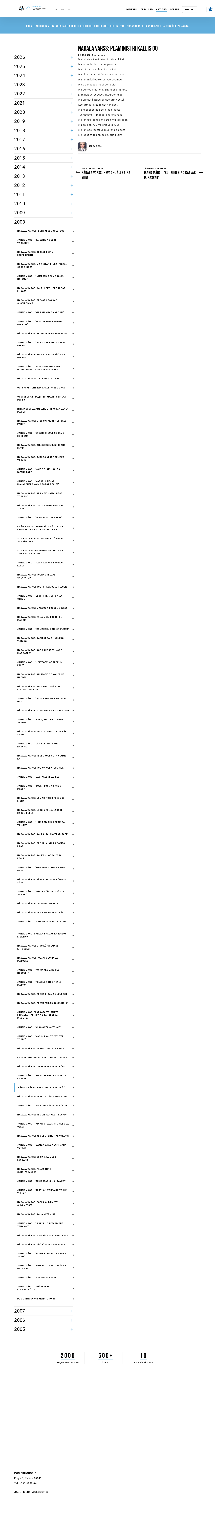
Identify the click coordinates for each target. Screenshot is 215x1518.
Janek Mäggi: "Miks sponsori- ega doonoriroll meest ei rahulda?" (39, 368)
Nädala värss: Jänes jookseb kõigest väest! (41, 881)
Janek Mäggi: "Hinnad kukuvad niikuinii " (42, 923)
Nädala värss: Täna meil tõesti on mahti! (39, 618)
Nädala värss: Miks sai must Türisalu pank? (42, 422)
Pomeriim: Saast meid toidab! (36, 1299)
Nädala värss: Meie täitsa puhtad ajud (42, 1235)
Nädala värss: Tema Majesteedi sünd (41, 913)
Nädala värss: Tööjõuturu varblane (41, 1244)
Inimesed (131, 9)
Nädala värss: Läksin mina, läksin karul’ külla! (39, 811)
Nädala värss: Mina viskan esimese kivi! (43, 710)
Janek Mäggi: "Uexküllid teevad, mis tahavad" (40, 1225)
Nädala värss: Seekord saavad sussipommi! (37, 302)
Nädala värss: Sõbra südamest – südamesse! (38, 1203)
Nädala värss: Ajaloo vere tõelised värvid (40, 458)
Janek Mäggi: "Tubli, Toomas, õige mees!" (39, 787)
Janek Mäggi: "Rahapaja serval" (38, 1278)
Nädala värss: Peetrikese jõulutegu (40, 231)
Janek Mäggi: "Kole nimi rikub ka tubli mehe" (42, 869)
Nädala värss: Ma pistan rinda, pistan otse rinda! (42, 265)
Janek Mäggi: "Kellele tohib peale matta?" (39, 983)
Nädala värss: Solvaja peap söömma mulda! (41, 356)
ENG (63, 10)
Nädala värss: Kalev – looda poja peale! (39, 857)
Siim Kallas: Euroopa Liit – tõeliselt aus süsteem (41, 540)
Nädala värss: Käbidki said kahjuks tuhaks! (40, 639)
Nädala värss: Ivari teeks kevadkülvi (41, 1066)
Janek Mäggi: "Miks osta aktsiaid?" (39, 1027)
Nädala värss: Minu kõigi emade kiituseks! (37, 947)
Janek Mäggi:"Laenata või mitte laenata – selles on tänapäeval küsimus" (38, 1015)
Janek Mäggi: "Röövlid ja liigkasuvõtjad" (33, 1288)
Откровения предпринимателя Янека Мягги (41, 398)
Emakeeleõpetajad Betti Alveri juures (42, 1057)
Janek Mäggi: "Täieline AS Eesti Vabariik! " (37, 241)
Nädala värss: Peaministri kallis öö (41, 1087)
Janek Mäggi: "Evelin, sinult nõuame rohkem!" (40, 434)
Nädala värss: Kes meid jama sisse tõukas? (39, 495)
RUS (70, 10)
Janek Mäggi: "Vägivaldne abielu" (38, 777)
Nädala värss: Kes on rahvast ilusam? (42, 1115)
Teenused (146, 9)
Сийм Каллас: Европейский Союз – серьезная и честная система (40, 528)
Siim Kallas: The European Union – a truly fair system (40, 552)
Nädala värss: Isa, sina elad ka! (38, 379)
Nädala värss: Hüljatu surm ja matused (37, 959)
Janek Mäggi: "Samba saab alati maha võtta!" (42, 1146)
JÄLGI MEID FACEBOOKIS (31, 1492)
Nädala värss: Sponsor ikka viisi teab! (42, 333)
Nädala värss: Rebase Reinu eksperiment (35, 253)
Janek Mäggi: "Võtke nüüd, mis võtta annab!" (40, 893)
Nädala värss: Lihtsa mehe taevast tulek (40, 507)
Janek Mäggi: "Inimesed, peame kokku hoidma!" (40, 277)
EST (56, 10)
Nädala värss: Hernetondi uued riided (41, 1048)
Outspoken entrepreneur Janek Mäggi (42, 388)
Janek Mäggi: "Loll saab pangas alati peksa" (41, 344)
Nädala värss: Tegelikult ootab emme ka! (41, 757)
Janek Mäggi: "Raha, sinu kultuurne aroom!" (40, 721)
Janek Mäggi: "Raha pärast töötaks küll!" (40, 564)
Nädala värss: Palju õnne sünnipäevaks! (34, 1170)
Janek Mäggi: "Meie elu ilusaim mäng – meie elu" (42, 1267)
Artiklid (161, 9)
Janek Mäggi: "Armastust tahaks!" (39, 517)
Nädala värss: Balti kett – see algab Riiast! (41, 289)
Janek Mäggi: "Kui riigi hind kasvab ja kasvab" (41, 1077)
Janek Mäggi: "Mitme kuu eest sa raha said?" (41, 1255)
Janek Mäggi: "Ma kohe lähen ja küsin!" (42, 1106)
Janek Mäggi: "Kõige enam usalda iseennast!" (38, 470)
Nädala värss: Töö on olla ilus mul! (40, 768)
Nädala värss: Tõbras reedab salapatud (36, 576)
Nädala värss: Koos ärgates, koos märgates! (39, 651)
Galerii (174, 9)
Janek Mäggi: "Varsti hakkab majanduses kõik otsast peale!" (38, 482)
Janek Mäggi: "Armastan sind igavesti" (42, 1181)
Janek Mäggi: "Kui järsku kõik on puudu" (43, 629)
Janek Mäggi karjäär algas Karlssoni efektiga (42, 935)
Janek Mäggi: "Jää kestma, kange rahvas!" (38, 745)
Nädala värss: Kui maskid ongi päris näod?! (40, 676)
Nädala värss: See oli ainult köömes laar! (41, 844)
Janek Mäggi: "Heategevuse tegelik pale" (39, 663)
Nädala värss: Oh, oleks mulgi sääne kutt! (41, 446)
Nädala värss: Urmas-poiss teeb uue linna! (40, 799)
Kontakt (190, 9)
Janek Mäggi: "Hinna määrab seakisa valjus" (41, 823)
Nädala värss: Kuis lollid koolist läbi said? (42, 733)
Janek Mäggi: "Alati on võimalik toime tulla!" (42, 1191)
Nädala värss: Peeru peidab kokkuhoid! (42, 1003)
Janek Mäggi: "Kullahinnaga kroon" (40, 312)
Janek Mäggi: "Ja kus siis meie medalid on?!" (42, 700)
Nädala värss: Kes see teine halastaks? (43, 1136)
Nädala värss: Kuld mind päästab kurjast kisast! (39, 688)
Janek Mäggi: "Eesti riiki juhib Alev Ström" (40, 597)
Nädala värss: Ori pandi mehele (37, 903)
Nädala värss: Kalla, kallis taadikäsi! (42, 834)
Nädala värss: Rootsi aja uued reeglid (42, 587)
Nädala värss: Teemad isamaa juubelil (42, 994)
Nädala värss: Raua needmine (36, 1214)
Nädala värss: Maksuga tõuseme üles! (42, 608)
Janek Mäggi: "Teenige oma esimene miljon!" (39, 323)
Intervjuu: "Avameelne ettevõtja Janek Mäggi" (42, 410)
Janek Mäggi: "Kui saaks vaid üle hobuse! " (38, 971)
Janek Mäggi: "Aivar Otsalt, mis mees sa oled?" (43, 1125)
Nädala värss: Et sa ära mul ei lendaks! (37, 1158)
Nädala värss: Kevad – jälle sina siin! (42, 1097)
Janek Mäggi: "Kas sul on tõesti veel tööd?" (41, 1038)
